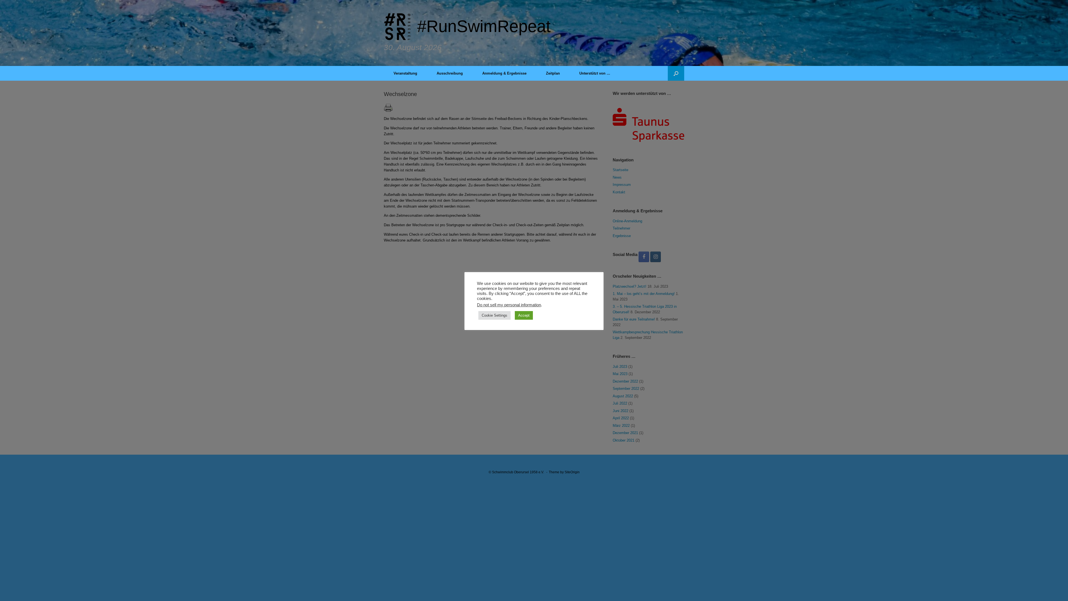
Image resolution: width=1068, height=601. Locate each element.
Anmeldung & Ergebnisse (504, 73)
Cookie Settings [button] (494, 315)
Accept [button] (524, 315)
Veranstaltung (405, 73)
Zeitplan (553, 73)
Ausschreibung (450, 73)
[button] (676, 73)
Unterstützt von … (594, 73)
